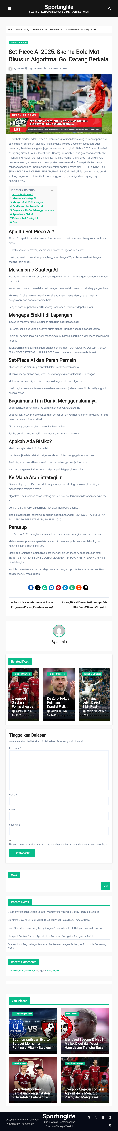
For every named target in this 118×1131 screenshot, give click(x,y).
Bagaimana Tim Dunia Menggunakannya (33, 210)
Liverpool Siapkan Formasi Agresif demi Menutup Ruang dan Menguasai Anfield (51, 936)
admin (20, 68)
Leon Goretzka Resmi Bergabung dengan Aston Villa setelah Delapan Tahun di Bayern (55, 928)
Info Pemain (20, 1063)
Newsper (11, 1123)
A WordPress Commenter (21, 970)
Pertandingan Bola (23, 1013)
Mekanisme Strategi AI (24, 198)
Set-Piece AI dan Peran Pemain (28, 206)
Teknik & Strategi (18, 42)
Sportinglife (59, 7)
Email (12, 809)
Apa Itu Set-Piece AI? (22, 194)
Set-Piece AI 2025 (58, 68)
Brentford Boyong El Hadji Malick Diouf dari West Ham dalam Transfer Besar (49, 919)
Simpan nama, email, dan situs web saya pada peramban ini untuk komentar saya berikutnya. (58, 844)
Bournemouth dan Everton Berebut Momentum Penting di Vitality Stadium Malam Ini (54, 911)
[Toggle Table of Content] (50, 190)
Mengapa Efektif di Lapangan (28, 202)
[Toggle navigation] (9, 8)
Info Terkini (71, 1013)
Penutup (17, 222)
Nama (13, 794)
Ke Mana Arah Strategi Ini (25, 218)
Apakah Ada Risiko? (23, 214)
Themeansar (27, 1123)
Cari (14, 875)
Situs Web (14, 824)
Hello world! (53, 970)
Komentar (15, 748)
